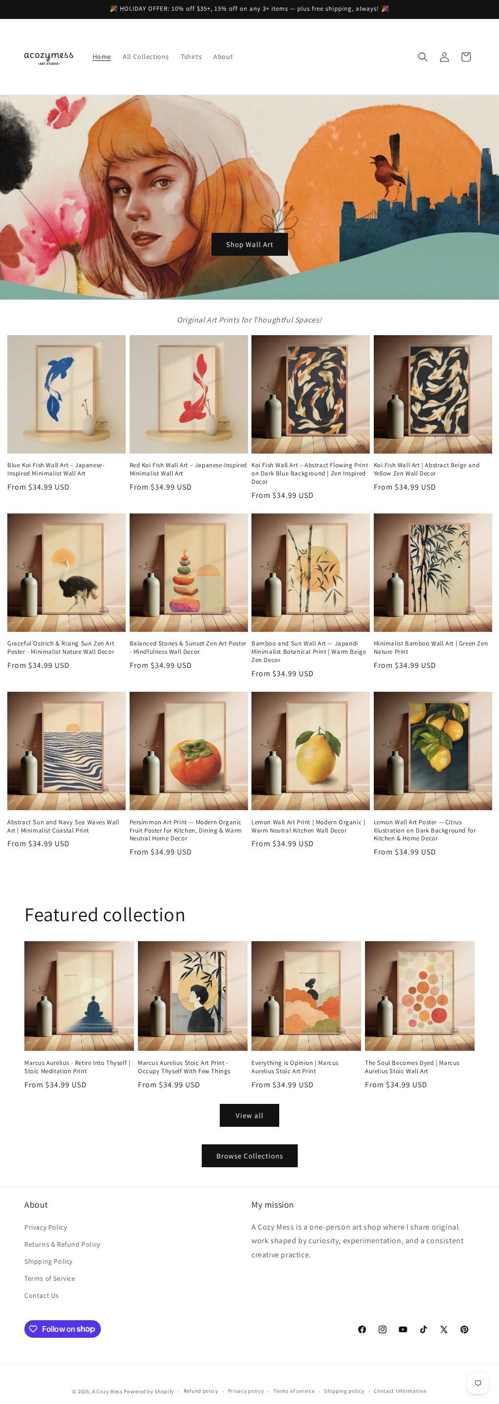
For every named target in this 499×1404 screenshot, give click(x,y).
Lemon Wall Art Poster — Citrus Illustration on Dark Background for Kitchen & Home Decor (425, 830)
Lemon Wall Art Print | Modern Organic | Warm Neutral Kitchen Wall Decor (308, 826)
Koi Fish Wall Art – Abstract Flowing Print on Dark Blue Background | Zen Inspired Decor (309, 473)
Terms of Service (50, 1278)
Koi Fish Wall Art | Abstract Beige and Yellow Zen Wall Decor (427, 469)
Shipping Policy (48, 1261)
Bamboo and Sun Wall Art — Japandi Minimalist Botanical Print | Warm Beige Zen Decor (308, 652)
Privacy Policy (45, 1227)
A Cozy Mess (107, 1391)
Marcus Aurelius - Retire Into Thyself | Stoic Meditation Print (77, 1067)
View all (250, 1115)
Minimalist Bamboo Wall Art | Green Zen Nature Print (431, 648)
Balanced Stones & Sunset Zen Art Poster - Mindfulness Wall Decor (188, 648)
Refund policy (201, 1390)
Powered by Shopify (149, 1391)
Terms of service (293, 1390)
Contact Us (41, 1295)
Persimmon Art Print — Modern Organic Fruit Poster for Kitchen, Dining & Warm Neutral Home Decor (186, 830)
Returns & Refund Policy (62, 1244)
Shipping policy (344, 1390)
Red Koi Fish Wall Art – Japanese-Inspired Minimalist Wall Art (189, 469)
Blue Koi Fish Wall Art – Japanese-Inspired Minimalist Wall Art (55, 469)
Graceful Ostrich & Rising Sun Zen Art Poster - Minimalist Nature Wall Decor (60, 648)
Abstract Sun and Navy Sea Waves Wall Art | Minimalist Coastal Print (63, 826)
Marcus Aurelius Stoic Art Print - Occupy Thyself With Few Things (184, 1067)
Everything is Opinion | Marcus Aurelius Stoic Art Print (295, 1067)
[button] (423, 57)
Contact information (400, 1390)
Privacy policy (246, 1390)
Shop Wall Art (249, 244)
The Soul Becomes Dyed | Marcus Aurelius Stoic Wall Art (412, 1067)
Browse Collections (249, 1155)
